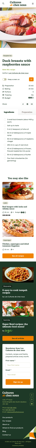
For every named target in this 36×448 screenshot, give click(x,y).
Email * (8, 370)
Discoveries (7, 286)
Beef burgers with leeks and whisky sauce (14, 207)
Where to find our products (12, 428)
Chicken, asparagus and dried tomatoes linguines (15, 245)
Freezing (8, 95)
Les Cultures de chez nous (18, 73)
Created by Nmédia (18, 445)
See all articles (18, 338)
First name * (10, 361)
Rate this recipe (8, 70)
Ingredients (9, 112)
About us (5, 424)
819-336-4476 (10, 410)
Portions (8, 92)
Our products (7, 417)
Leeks (5, 203)
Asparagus (7, 240)
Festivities (6, 320)
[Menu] (33, 4)
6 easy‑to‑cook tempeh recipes (14, 291)
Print (31, 79)
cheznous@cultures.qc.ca (15, 412)
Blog (4, 431)
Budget (7, 98)
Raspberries (7, 56)
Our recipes (6, 421)
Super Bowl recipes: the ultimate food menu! (15, 325)
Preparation (9, 86)
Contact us (6, 435)
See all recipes (18, 256)
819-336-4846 (11, 408)
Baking (7, 89)
